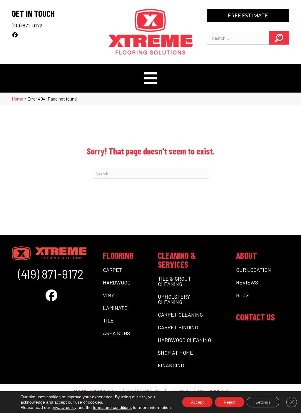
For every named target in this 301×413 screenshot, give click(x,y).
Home (17, 98)
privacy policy (63, 407)
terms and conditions (112, 407)
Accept (197, 402)
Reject (229, 402)
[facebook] (15, 35)
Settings (262, 402)
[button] (279, 38)
